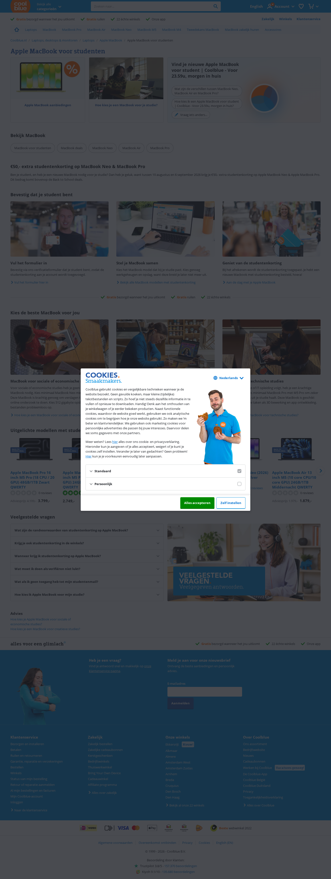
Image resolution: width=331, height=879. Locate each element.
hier (115, 442)
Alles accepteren (197, 503)
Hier (89, 456)
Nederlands (228, 378)
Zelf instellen (231, 503)
